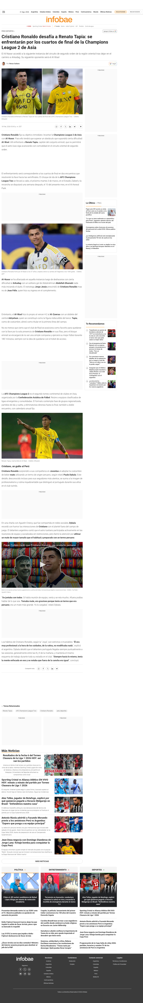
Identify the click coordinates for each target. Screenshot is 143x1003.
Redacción (72, 961)
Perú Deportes (8, 31)
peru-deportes (61, 711)
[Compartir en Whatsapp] (56, 126)
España (64, 12)
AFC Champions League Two (26, 711)
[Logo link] (59, 19)
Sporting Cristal (42, 26)
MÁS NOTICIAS (42, 861)
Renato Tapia (7, 711)
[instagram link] (29, 969)
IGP (76, 26)
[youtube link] (20, 973)
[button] (4, 12)
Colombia (56, 12)
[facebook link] (20, 969)
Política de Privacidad (119, 964)
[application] (42, 565)
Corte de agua (89, 26)
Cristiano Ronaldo (46, 711)
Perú (77, 12)
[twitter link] (24, 969)
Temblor (81, 26)
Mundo (95, 12)
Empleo (72, 964)
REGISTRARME (120, 12)
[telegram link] (24, 973)
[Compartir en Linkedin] (70, 126)
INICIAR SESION (135, 12)
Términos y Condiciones (119, 961)
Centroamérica (86, 12)
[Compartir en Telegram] (74, 126)
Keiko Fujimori (70, 26)
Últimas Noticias (106, 12)
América (48, 961)
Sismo (63, 26)
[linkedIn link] (29, 973)
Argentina (34, 12)
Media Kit (96, 977)
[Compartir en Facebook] (61, 126)
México (71, 12)
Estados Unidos (45, 12)
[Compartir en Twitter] (65, 126)
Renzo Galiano (14, 64)
